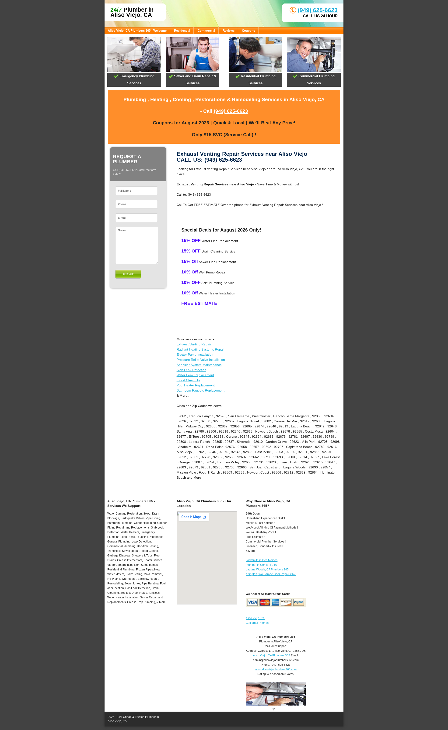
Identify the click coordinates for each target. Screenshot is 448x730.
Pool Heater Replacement (196, 385)
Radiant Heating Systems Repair (201, 349)
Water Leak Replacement (195, 375)
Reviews (228, 30)
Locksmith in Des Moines (261, 560)
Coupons (248, 30)
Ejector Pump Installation (195, 354)
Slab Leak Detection (191, 370)
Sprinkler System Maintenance (199, 365)
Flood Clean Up (188, 380)
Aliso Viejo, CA (255, 618)
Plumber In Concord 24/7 (261, 564)
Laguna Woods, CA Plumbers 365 (267, 569)
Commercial (206, 30)
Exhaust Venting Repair (194, 344)
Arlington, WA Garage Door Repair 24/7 (271, 574)
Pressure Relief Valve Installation (201, 360)
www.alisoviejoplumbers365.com (276, 669)
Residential (182, 30)
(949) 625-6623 (318, 10)
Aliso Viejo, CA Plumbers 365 (271, 655)
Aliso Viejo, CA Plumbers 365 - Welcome (137, 30)
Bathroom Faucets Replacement (200, 390)
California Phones (257, 622)
